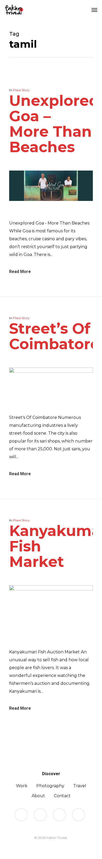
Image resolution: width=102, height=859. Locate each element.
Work (21, 785)
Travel (79, 785)
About (38, 795)
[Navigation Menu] (94, 9)
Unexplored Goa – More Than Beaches (54, 124)
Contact (62, 795)
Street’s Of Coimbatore (54, 336)
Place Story (21, 90)
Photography (50, 785)
